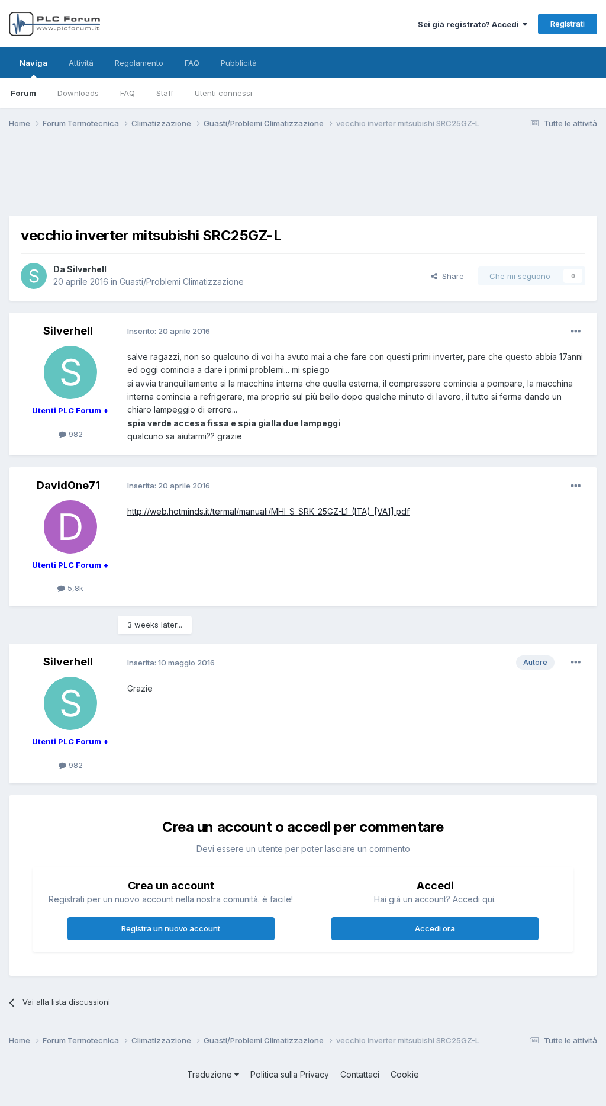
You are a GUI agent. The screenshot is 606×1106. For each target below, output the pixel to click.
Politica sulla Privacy (289, 1074)
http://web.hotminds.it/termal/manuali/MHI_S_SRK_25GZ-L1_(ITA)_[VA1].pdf (268, 511)
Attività (81, 62)
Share (450, 276)
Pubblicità (239, 62)
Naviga (33, 62)
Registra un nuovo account (170, 928)
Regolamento (139, 62)
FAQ (127, 93)
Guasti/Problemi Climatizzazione (182, 281)
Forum (23, 93)
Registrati (567, 23)
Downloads (78, 93)
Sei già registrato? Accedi (470, 24)
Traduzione (210, 1074)
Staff (164, 93)
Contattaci (359, 1074)
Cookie (405, 1074)
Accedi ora (435, 928)
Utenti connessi (223, 93)
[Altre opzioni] (576, 331)
